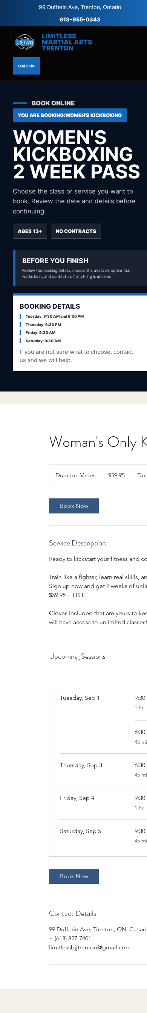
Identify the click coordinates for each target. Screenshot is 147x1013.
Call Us (26, 66)
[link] (74, 505)
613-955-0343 (80, 19)
